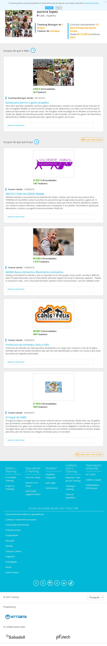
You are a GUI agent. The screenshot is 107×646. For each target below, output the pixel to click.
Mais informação (92, 3)
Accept (49, 8)
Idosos (8, 567)
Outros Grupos (12, 572)
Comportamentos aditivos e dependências (24, 514)
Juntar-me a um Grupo (90, 454)
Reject (58, 8)
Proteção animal (12, 530)
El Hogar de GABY (16, 417)
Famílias (9, 546)
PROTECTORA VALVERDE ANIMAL (25, 194)
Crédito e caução (93, 479)
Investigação (11, 561)
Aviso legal (50, 482)
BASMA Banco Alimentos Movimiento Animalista (34, 272)
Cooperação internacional (17, 524)
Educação (9, 540)
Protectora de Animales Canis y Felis (27, 344)
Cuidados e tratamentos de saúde (20, 519)
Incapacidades (11, 535)
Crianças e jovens (13, 551)
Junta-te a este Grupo (16, 125)
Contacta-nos (52, 488)
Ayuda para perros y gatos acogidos (27, 102)
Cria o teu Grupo (93, 139)
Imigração (9, 556)
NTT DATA (91, 474)
